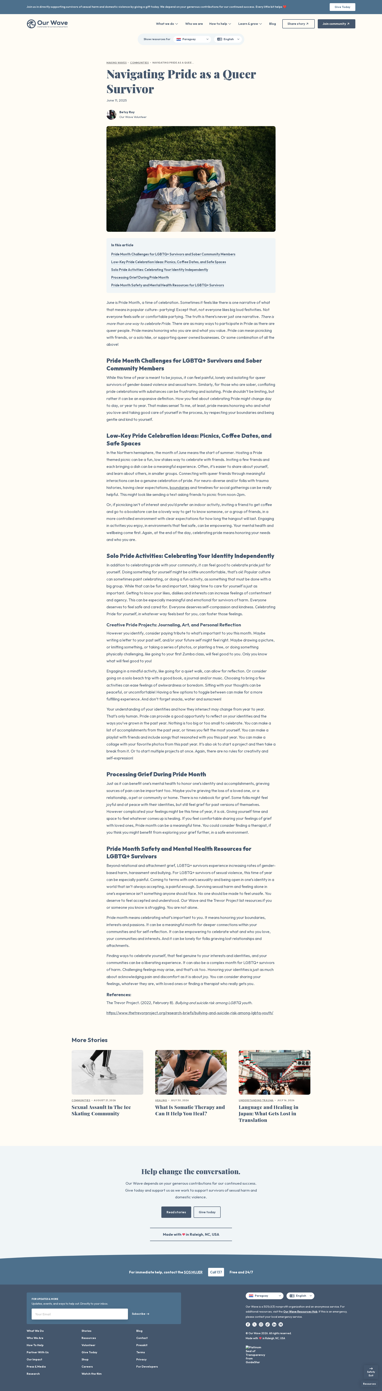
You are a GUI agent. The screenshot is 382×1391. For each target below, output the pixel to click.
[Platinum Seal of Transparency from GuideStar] (256, 1354)
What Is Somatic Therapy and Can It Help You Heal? (190, 1110)
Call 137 (216, 1272)
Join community (334, 24)
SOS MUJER (193, 1272)
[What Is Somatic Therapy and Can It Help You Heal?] (191, 1074)
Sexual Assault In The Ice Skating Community (101, 1110)
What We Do (35, 1331)
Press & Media (36, 1366)
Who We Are (35, 1338)
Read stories (176, 1212)
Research (33, 1374)
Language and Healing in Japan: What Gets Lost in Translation (268, 1113)
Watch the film (92, 1374)
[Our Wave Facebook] (248, 1324)
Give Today (342, 7)
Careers (87, 1366)
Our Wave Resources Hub (300, 1311)
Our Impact (34, 1359)
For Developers (147, 1366)
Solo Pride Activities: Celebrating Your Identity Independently (159, 270)
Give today (207, 1212)
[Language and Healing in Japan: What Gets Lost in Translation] (274, 1074)
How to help (218, 24)
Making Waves (116, 62)
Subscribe (138, 1314)
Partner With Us (38, 1352)
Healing (161, 1100)
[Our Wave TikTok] (267, 1324)
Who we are (194, 24)
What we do (165, 24)
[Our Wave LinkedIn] (274, 1324)
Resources (89, 1338)
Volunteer (88, 1345)
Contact (142, 1338)
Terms (140, 1352)
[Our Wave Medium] (281, 1324)
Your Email (43, 1314)
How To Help (35, 1345)
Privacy (141, 1359)
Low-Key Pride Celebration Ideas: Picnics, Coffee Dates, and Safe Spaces (168, 262)
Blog (272, 24)
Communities (139, 62)
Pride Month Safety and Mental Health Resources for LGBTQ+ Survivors (167, 285)
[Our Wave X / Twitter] (254, 1324)
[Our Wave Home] (47, 23)
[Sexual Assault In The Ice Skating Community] (107, 1074)
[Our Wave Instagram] (261, 1324)
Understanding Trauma (256, 1100)
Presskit (141, 1345)
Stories (86, 1331)
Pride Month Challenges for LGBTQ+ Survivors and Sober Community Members (173, 254)
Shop (85, 1359)
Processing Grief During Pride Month (140, 277)
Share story (296, 24)
